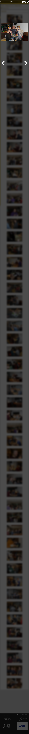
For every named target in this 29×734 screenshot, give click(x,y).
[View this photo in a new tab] (25, 2)
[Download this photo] (23, 2)
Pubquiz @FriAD (17, 1)
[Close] (28, 2)
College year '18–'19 (9, 1)
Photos (1, 1)
